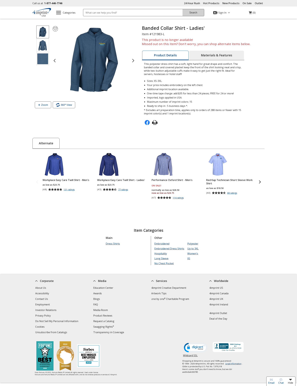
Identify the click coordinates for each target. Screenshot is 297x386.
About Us (40, 288)
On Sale (247, 3)
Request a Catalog (103, 321)
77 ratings (123, 190)
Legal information (233, 363)
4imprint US (216, 288)
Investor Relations (46, 310)
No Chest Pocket (164, 263)
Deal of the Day (218, 318)
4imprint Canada (218, 293)
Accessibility (42, 293)
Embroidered (161, 243)
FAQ (95, 304)
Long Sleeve (161, 258)
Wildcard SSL (190, 356)
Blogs (96, 299)
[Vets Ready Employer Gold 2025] (65, 356)
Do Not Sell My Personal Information (57, 321)
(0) (252, 13)
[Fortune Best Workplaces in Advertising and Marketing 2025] (45, 356)
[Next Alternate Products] (260, 182)
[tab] (165, 55)
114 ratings (179, 198)
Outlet (260, 3)
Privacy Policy (43, 316)
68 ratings (232, 193)
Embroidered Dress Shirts (169, 248)
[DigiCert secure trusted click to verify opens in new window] (195, 348)
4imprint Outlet (218, 313)
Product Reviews (102, 315)
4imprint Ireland (218, 304)
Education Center (103, 288)
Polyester (192, 243)
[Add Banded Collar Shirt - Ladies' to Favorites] (55, 28)
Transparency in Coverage (109, 333)
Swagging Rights (103, 326)
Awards (97, 293)
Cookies (40, 327)
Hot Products (211, 3)
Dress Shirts (113, 243)
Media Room (100, 310)
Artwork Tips (158, 293)
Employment (42, 304)
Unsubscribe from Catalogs (51, 333)
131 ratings (69, 190)
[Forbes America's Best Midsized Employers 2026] (88, 356)
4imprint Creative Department (168, 288)
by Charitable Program (170, 299)
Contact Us (41, 299)
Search (193, 12)
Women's (192, 253)
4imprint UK (216, 299)
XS (188, 258)
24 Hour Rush (192, 3)
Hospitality (160, 253)
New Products (230, 3)
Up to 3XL (193, 248)
